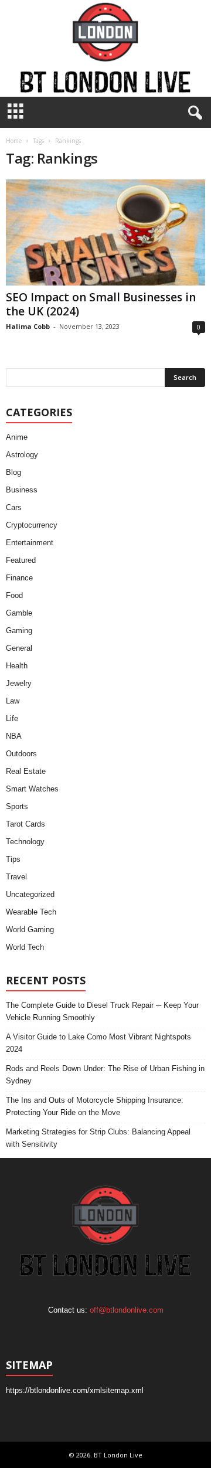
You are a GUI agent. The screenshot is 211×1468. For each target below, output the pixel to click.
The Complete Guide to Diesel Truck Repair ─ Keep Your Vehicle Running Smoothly (102, 1011)
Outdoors (21, 753)
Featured (21, 560)
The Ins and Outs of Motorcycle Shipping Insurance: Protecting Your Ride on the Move (94, 1106)
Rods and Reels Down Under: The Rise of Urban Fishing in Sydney (105, 1074)
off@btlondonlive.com (127, 1310)
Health (17, 665)
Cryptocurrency (31, 525)
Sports (17, 806)
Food (14, 595)
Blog (13, 472)
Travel (16, 876)
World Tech (25, 947)
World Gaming (30, 929)
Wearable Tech (31, 912)
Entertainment (29, 542)
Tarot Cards (25, 824)
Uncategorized (30, 894)
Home (14, 141)
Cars (14, 507)
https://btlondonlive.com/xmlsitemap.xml (75, 1390)
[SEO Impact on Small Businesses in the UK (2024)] (105, 232)
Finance (19, 577)
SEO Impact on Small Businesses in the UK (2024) (101, 304)
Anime (17, 437)
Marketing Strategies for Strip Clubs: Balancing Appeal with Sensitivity (98, 1137)
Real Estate (26, 771)
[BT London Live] (105, 48)
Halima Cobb (28, 326)
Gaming (19, 630)
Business (22, 489)
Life (12, 718)
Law (12, 700)
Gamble (19, 613)
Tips (13, 859)
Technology (25, 841)
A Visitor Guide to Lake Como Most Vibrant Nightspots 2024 (98, 1043)
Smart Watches (32, 788)
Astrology (22, 454)
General (19, 648)
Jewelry (19, 683)
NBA (14, 736)
